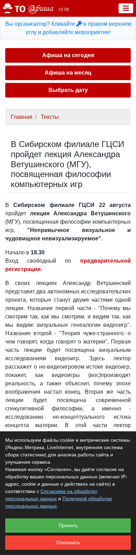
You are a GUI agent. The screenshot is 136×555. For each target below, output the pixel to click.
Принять (68, 525)
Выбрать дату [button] (68, 90)
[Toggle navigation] (126, 8)
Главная (21, 117)
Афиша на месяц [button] (68, 73)
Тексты (50, 117)
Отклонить (68, 542)
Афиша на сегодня (68, 55)
